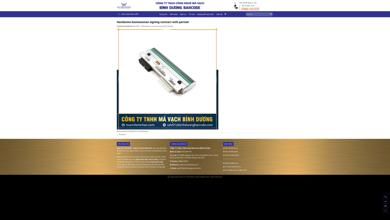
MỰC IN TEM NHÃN (187, 177)
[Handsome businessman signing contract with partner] (167, 78)
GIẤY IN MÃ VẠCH (231, 163)
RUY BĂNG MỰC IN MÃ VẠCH (236, 170)
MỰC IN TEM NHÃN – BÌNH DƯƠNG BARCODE (134, 148)
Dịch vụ (183, 14)
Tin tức (192, 14)
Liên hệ (219, 14)
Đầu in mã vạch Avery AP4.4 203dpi (160, 26)
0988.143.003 (183, 161)
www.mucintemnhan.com (188, 165)
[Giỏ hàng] (225, 14)
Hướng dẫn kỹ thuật (205, 14)
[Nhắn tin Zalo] (385, 201)
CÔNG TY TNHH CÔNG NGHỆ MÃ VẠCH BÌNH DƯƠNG (190, 148)
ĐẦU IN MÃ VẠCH (231, 152)
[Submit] (271, 14)
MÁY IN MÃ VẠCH (231, 148)
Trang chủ (163, 14)
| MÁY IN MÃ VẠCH (216, 177)
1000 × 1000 (140, 26)
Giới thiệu (174, 14)
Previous (121, 134)
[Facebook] (385, 205)
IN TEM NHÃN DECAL (233, 167)
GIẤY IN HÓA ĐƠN (232, 155)
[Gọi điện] (385, 196)
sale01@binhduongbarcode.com (189, 168)
